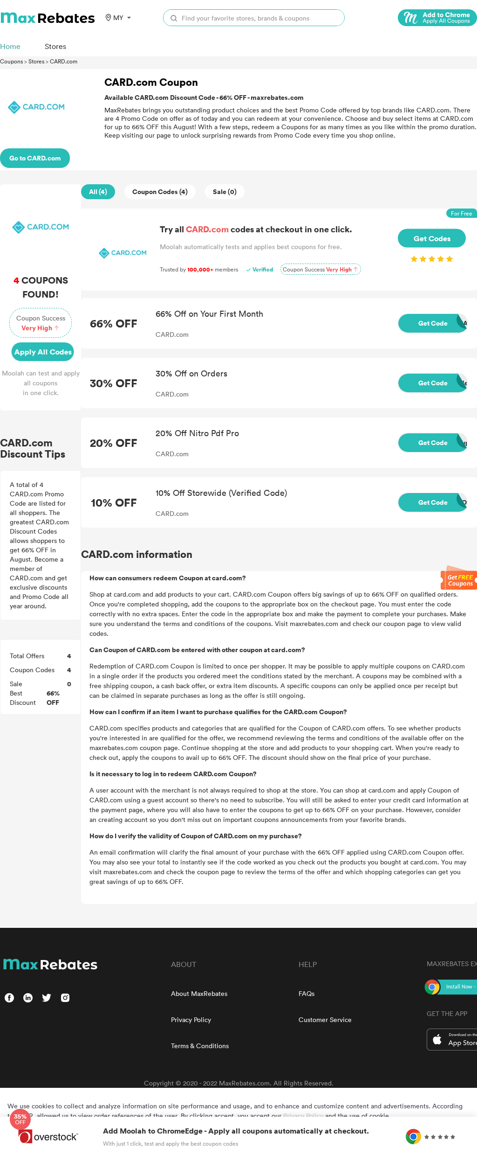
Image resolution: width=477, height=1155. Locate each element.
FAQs (306, 993)
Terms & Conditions (200, 1045)
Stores (36, 61)
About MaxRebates (199, 993)
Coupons (11, 61)
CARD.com (63, 61)
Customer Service (325, 1019)
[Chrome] (437, 17)
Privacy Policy (191, 1019)
